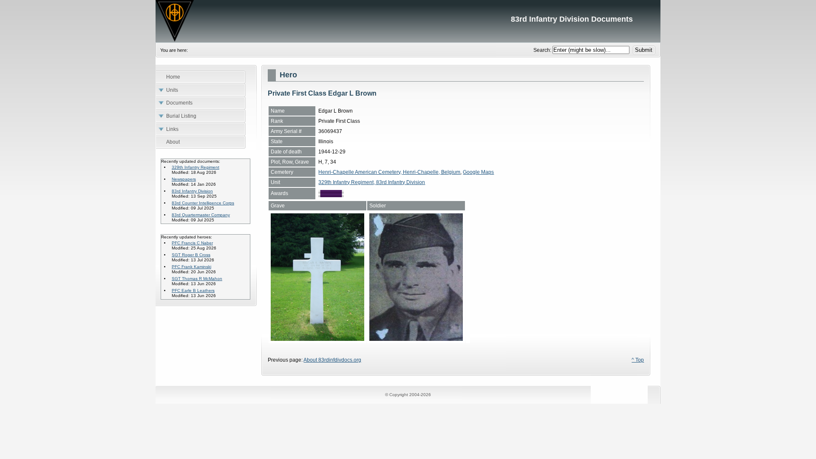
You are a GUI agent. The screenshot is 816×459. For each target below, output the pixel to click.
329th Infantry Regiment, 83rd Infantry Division (371, 182)
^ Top (638, 360)
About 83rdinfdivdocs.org (332, 360)
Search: (542, 50)
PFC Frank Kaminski (191, 266)
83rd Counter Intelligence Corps (203, 203)
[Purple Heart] (331, 195)
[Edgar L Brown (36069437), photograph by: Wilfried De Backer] (317, 339)
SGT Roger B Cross (191, 254)
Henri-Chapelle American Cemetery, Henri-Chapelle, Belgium (389, 172)
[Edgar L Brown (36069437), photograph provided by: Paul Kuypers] (416, 339)
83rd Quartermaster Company (201, 214)
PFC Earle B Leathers (193, 290)
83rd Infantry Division (192, 191)
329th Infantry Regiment (195, 167)
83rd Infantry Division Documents (408, 21)
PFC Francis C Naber (192, 243)
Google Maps (478, 172)
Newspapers (184, 179)
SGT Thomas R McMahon (197, 278)
